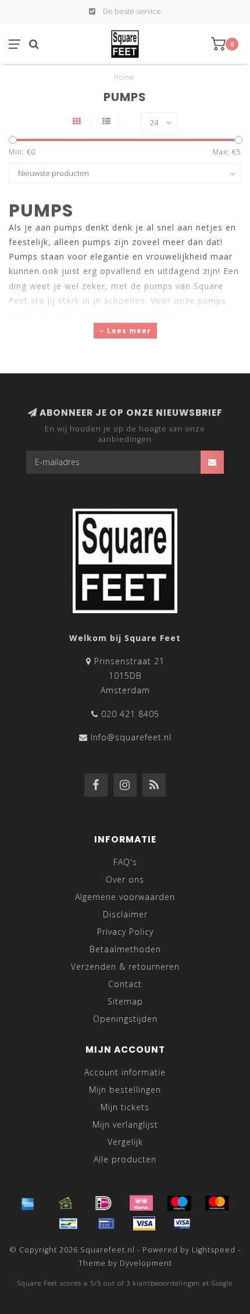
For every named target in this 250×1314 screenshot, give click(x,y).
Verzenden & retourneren (125, 966)
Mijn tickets (125, 1107)
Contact (125, 983)
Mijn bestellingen (125, 1089)
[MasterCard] (216, 1203)
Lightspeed (213, 1250)
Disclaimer (125, 914)
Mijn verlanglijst (125, 1124)
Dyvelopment (146, 1263)
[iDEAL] (103, 1203)
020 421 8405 (130, 713)
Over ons (125, 879)
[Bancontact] (68, 1223)
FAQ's (125, 861)
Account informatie (125, 1072)
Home (124, 77)
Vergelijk (125, 1141)
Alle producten (125, 1159)
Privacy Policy (125, 931)
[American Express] (27, 1203)
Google (222, 1283)
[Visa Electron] (182, 1223)
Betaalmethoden (125, 949)
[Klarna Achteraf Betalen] (141, 1203)
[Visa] (144, 1223)
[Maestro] (179, 1203)
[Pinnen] (106, 1223)
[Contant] (65, 1203)
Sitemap (125, 1001)
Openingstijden (125, 1018)
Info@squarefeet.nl (131, 737)
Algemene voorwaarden (125, 896)
